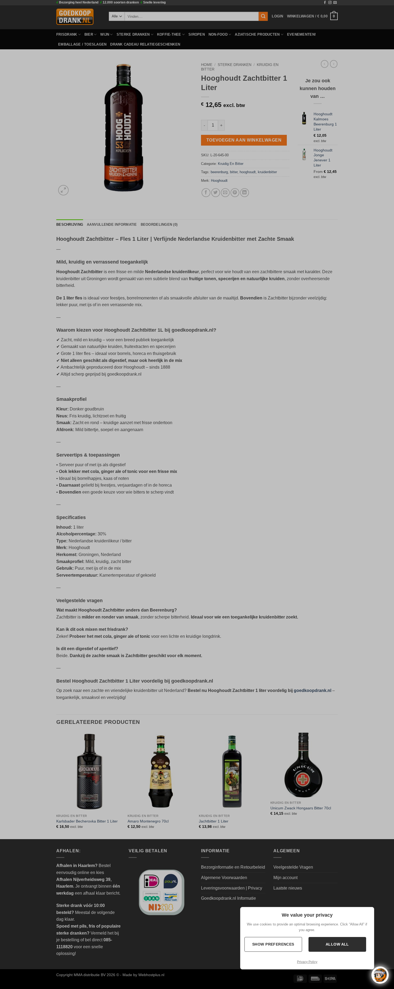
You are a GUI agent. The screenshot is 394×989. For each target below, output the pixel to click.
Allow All (337, 944)
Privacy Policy (307, 962)
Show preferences (273, 944)
